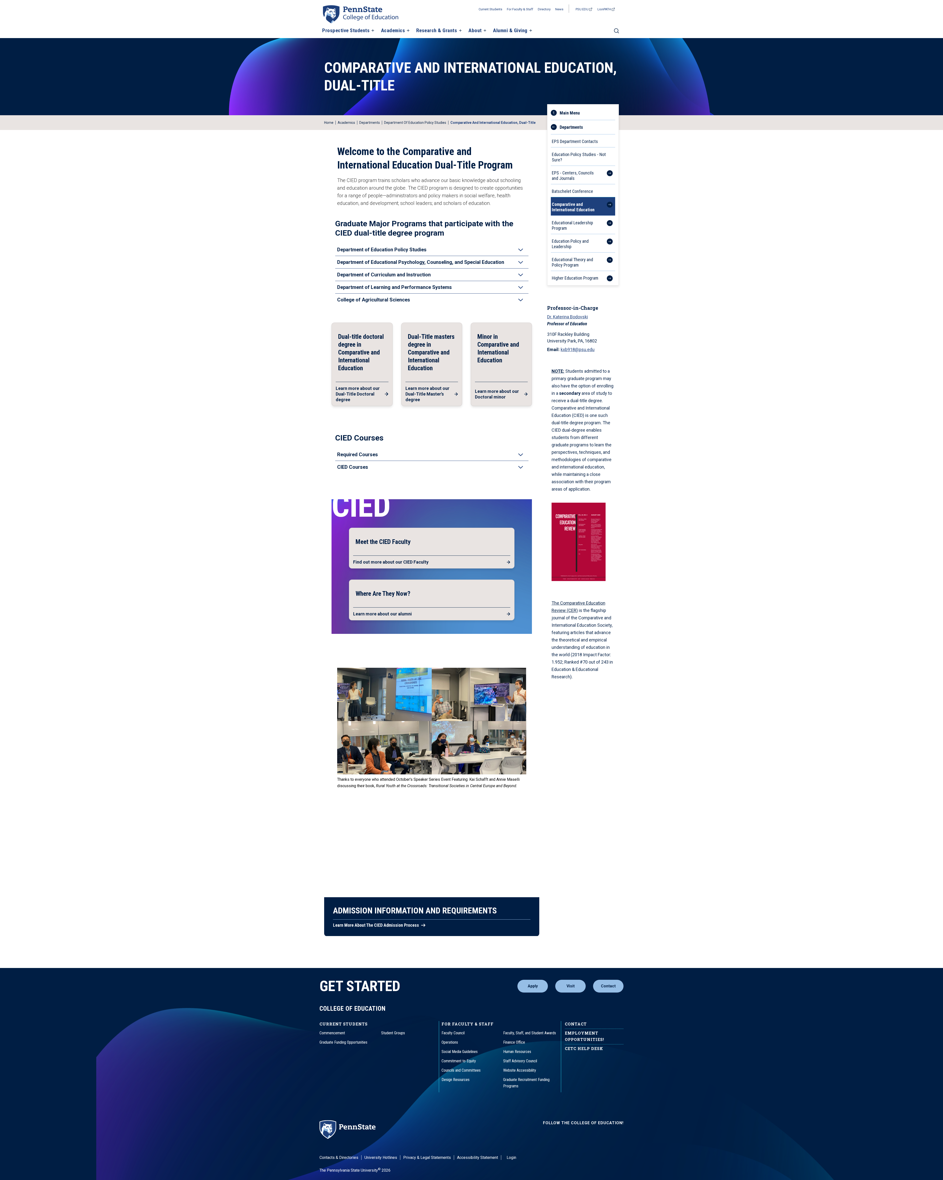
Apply (533, 986)
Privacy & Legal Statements (427, 1157)
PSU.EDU (582, 9)
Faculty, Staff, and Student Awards (529, 1033)
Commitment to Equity (459, 1061)
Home (328, 123)
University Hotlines (380, 1157)
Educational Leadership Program (572, 225)
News (559, 9)
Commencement (332, 1033)
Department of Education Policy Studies (415, 123)
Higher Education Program (575, 278)
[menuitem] (583, 125)
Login (511, 1157)
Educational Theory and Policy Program (572, 262)
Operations (450, 1042)
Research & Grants (436, 30)
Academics (393, 30)
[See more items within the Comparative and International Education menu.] (607, 206)
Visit (571, 986)
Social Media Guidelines (460, 1051)
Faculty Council (453, 1033)
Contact (608, 986)
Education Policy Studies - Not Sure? (579, 157)
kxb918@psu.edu (578, 349)
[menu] (583, 195)
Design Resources (456, 1079)
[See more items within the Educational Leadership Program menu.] (607, 225)
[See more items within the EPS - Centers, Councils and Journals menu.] (607, 175)
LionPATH (604, 9)
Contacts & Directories (338, 1157)
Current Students (490, 9)
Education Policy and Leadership (570, 244)
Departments (369, 123)
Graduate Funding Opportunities (343, 1042)
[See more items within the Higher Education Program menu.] (607, 277)
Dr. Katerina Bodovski (567, 316)
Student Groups (393, 1033)
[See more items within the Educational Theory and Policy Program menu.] (607, 262)
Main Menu (570, 112)
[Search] (616, 33)
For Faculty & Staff (520, 9)
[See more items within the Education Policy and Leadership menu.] (607, 243)
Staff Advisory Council (520, 1061)
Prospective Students (346, 30)
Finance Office (514, 1042)
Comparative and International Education (573, 207)
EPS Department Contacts (575, 141)
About (475, 30)
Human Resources (517, 1051)
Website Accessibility (519, 1070)
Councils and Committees (461, 1070)
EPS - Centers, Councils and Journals (573, 175)
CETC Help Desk (584, 1048)
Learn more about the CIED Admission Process (376, 925)
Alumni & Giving (510, 30)
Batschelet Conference (572, 191)
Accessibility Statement (477, 1157)
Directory (544, 9)
